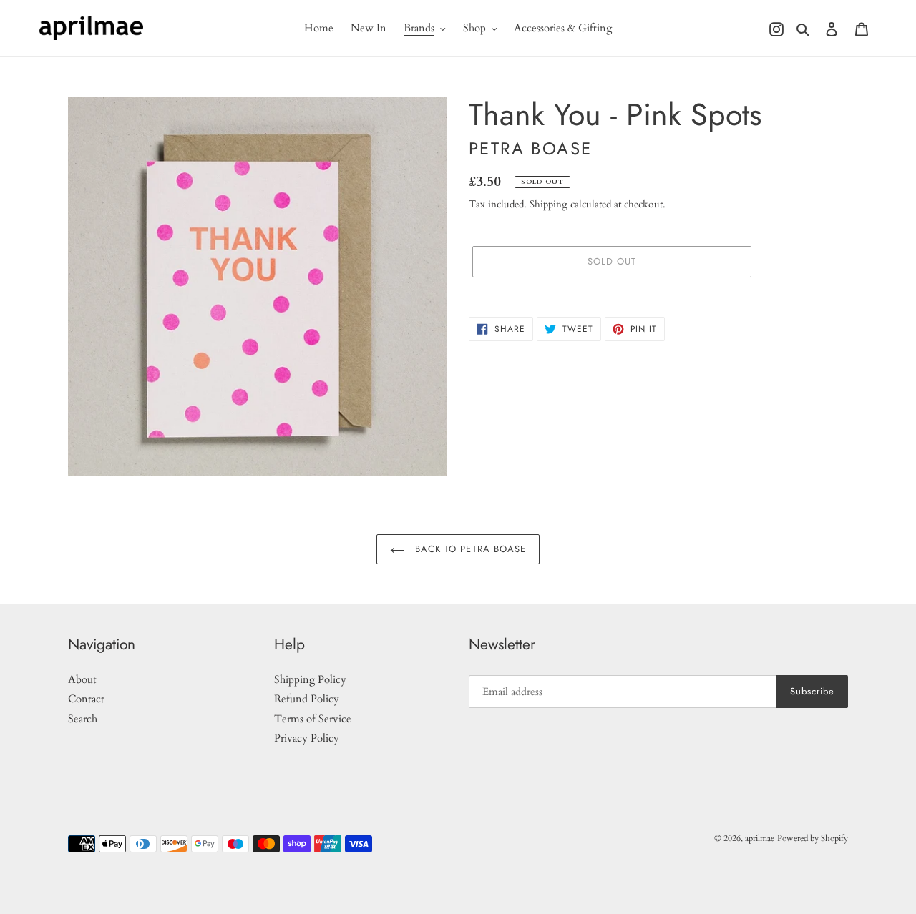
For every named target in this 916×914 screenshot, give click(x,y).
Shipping (548, 204)
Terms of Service (312, 719)
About (82, 679)
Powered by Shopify (812, 838)
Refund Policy (306, 699)
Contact (86, 699)
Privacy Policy (306, 738)
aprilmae (759, 838)
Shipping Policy (310, 679)
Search (82, 719)
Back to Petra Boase (468, 549)
